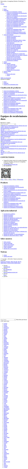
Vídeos (5, 61)
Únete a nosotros (10, 68)
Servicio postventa (11, 64)
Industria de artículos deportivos (14, 59)
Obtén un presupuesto (6, 78)
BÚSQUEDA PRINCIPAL (14, 263)
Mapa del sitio (14, 261)
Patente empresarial (11, 67)
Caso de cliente (7, 71)
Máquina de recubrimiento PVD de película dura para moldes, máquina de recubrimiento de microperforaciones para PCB (13, 132)
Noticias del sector (11, 74)
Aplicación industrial (8, 34)
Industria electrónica (11, 38)
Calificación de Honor (12, 66)
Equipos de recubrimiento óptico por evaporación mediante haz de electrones (16, 22)
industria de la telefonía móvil (13, 36)
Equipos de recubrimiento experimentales (16, 33)
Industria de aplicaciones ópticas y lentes (16, 40)
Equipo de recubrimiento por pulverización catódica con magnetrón (17, 13)
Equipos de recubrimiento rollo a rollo (15, 29)
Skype (5, 275)
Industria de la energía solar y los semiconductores (14, 42)
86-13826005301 (8, 269)
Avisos (8, 75)
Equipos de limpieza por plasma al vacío (16, 32)
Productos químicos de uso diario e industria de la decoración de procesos (17, 55)
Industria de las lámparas (12, 49)
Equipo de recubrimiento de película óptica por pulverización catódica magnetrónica (17, 19)
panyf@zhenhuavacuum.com (10, 164)
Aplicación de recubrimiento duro (14, 44)
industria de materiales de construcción (16, 53)
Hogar (5, 9)
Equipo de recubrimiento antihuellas (15, 24)
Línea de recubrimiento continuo (14, 11)
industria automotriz (11, 37)
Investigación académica (12, 60)
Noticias (5, 72)
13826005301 (7, 267)
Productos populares (5, 261)
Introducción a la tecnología (13, 70)
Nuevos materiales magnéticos (14, 48)
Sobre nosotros (7, 63)
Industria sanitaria (11, 52)
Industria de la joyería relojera (14, 57)
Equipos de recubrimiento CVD (14, 30)
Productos (6, 10)
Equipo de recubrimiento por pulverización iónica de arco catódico (17, 16)
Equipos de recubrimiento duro (14, 25)
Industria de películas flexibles (14, 45)
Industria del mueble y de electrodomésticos (17, 51)
